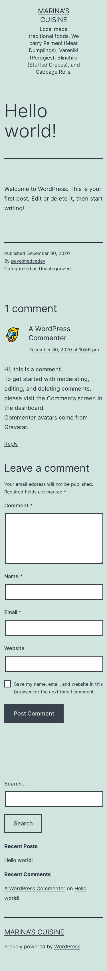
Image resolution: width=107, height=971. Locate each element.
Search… (15, 784)
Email (12, 612)
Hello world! (18, 860)
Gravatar (15, 427)
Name (13, 576)
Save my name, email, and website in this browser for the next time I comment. (58, 688)
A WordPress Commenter (34, 888)
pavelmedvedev (28, 261)
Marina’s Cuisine (34, 932)
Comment (18, 505)
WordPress (67, 946)
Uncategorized (55, 268)
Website (14, 648)
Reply (11, 444)
